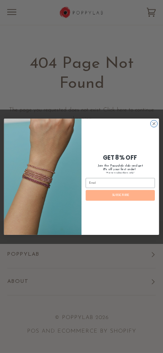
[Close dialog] (153, 123)
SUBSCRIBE (120, 194)
